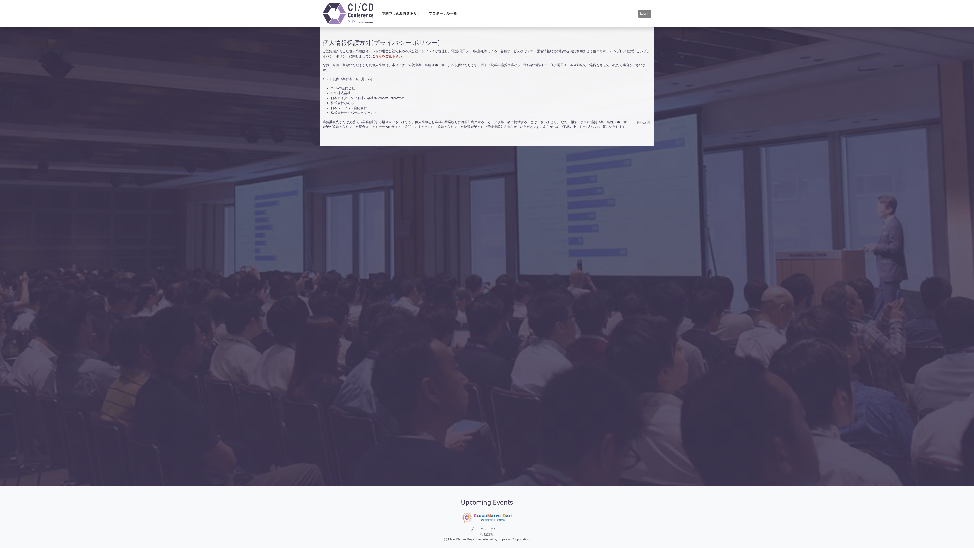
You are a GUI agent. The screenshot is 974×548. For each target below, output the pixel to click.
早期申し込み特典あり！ (401, 13)
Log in (644, 13)
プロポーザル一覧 (443, 13)
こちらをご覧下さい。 (388, 56)
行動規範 (487, 534)
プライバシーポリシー (487, 529)
